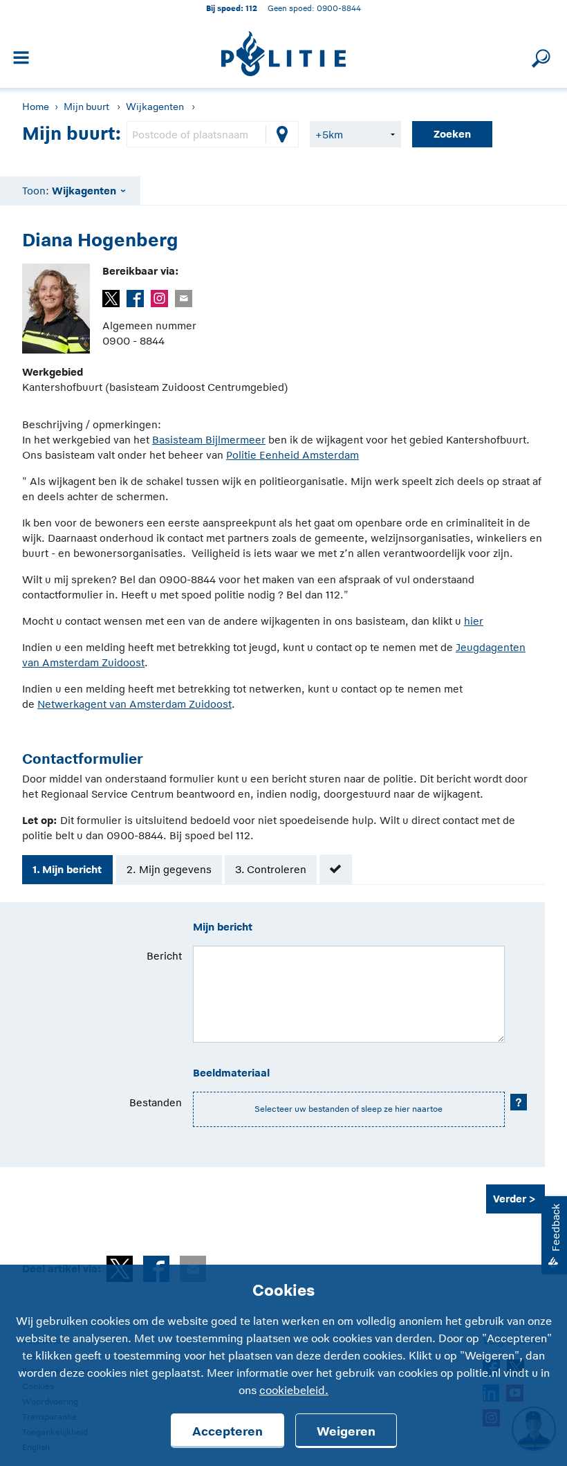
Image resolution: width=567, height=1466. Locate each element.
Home (35, 106)
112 (251, 8)
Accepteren (227, 1431)
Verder (509, 1198)
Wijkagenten (155, 106)
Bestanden (155, 1102)
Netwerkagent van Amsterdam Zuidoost (134, 704)
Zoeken (452, 133)
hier (473, 620)
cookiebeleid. (293, 1391)
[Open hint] (518, 1102)
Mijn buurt (86, 106)
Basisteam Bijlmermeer (209, 439)
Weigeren (346, 1431)
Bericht (164, 955)
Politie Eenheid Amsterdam (292, 454)
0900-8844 (339, 8)
